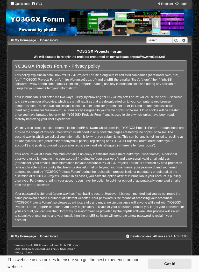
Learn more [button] (35, 267)
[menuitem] (36, 4)
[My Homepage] (99, 19)
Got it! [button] (169, 264)
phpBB (34, 245)
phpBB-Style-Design (63, 248)
